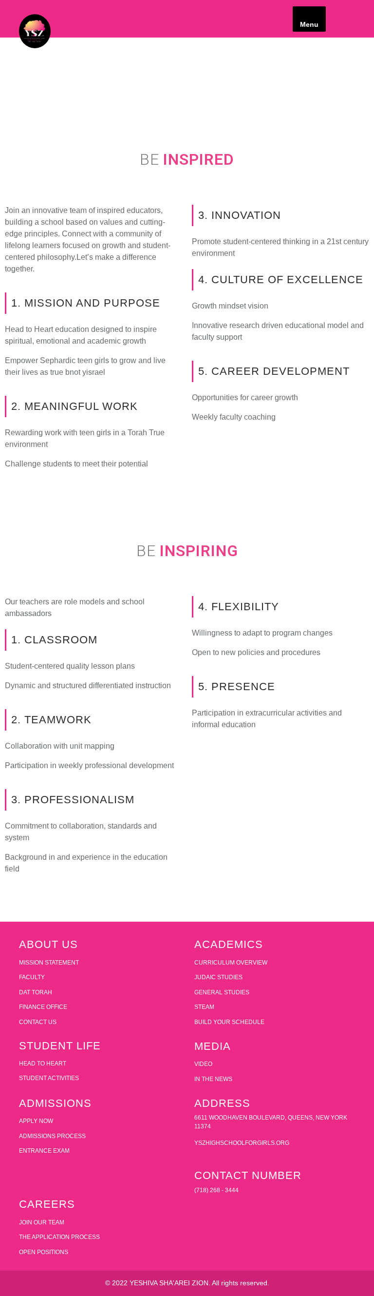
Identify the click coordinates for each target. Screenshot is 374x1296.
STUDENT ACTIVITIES (49, 1078)
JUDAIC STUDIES (218, 977)
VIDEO (203, 1064)
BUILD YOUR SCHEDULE (229, 1022)
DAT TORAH (35, 992)
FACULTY (32, 977)
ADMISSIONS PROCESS (52, 1136)
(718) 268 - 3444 (216, 1190)
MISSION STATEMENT (49, 962)
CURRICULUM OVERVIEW (230, 962)
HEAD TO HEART (42, 1063)
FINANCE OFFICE (43, 1007)
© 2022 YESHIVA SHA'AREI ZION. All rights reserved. (187, 1283)
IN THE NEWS (213, 1079)
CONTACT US (37, 1022)
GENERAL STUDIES (221, 992)
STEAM (204, 1007)
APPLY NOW (36, 1121)
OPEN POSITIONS (43, 1252)
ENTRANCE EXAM (44, 1150)
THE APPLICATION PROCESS (59, 1237)
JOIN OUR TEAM (41, 1222)
